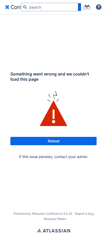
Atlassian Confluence (47, 213)
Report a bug (84, 213)
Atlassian (53, 230)
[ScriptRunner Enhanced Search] (87, 7)
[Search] (25, 7)
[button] (98, 7)
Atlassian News (55, 219)
